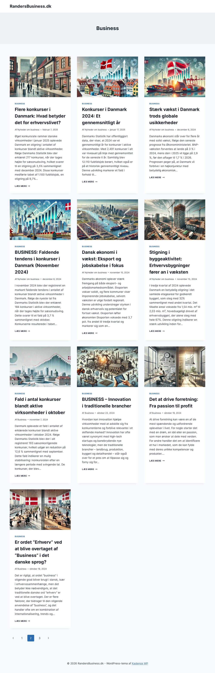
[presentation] (40, 77)
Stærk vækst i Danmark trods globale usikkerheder (174, 116)
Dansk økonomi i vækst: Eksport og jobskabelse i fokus (103, 259)
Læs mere (22, 186)
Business (20, 103)
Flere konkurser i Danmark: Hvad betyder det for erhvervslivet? (40, 116)
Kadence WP (140, 663)
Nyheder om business (28, 129)
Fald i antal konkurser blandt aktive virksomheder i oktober (40, 406)
